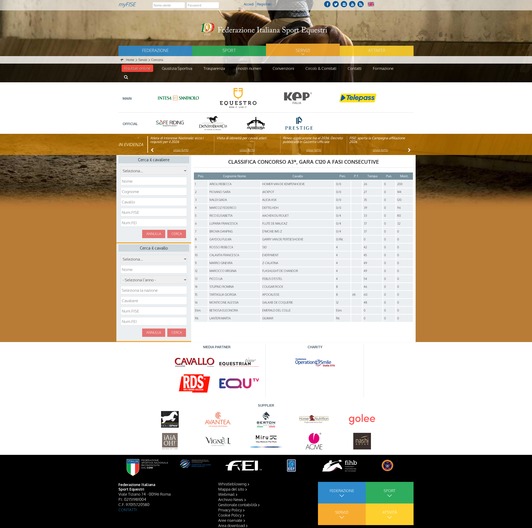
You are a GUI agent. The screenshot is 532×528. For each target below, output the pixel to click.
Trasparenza (214, 68)
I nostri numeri (248, 68)
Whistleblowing (232, 483)
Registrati (264, 4)
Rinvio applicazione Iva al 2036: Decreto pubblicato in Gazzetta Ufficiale (313, 140)
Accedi (249, 4)
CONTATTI (127, 509)
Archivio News (230, 499)
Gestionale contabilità (237, 504)
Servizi (303, 50)
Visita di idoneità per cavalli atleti (241, 138)
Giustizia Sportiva (177, 68)
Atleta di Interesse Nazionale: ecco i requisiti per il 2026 (176, 140)
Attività (376, 50)
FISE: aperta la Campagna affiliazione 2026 (377, 140)
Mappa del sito (231, 488)
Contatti (355, 68)
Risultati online (137, 68)
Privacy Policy (230, 509)
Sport (229, 50)
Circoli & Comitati (320, 68)
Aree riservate (230, 520)
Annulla (153, 234)
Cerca (176, 234)
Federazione (155, 50)
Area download (231, 525)
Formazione (383, 68)
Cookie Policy (230, 514)
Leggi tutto (180, 150)
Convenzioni (283, 68)
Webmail (226, 494)
